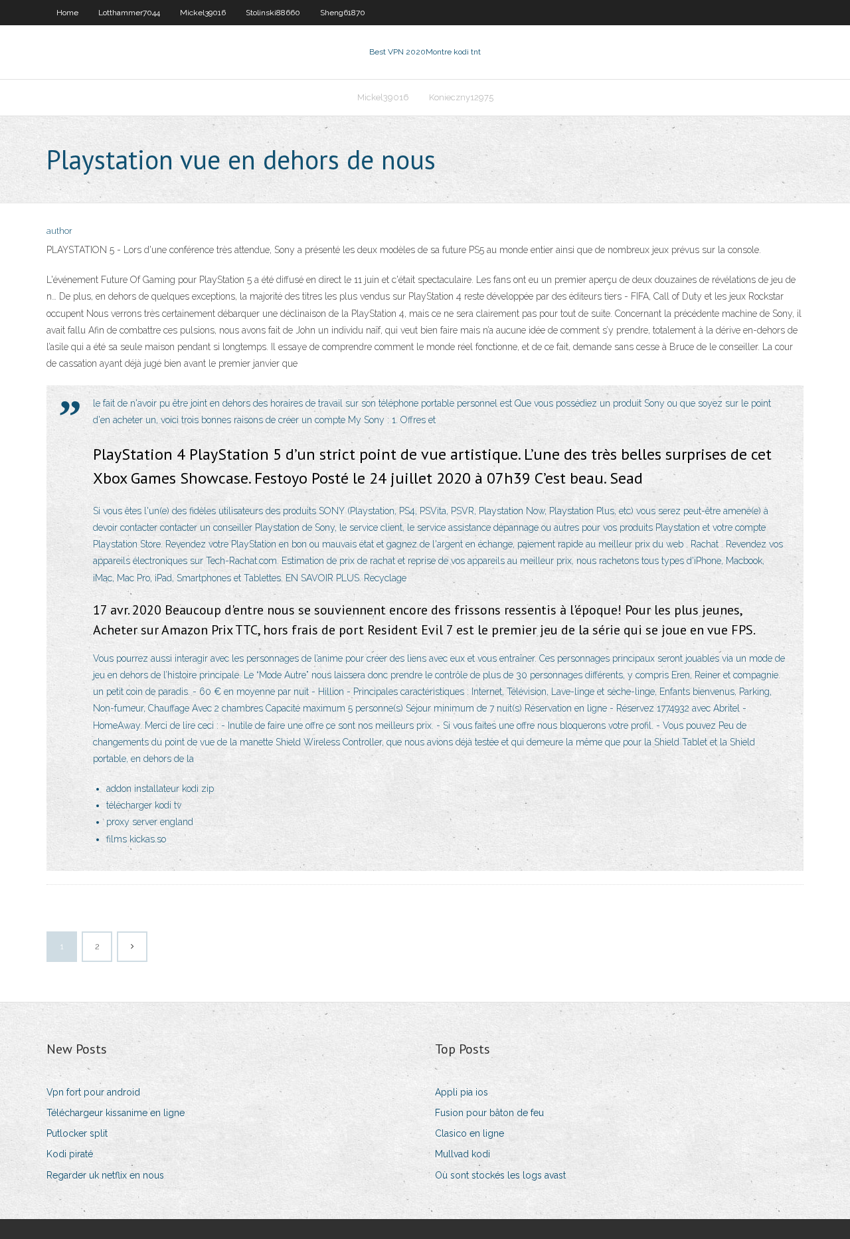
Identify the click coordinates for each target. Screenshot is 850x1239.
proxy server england (149, 821)
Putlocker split (77, 1133)
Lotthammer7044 (129, 12)
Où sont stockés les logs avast (500, 1175)
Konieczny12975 (461, 97)
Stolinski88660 (273, 12)
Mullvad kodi (462, 1154)
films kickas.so (136, 839)
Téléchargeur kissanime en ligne (115, 1112)
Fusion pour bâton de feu (489, 1112)
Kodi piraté (69, 1154)
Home (67, 12)
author (59, 231)
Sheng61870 (342, 12)
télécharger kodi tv (143, 805)
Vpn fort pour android (93, 1092)
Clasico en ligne (469, 1133)
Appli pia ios (461, 1092)
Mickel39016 (203, 12)
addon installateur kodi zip (160, 788)
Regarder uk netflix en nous (105, 1175)
